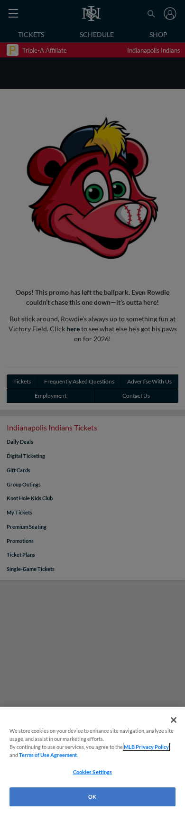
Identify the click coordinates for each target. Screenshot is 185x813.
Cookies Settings (92, 772)
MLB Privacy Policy (146, 747)
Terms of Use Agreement (48, 755)
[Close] (173, 720)
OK (92, 797)
